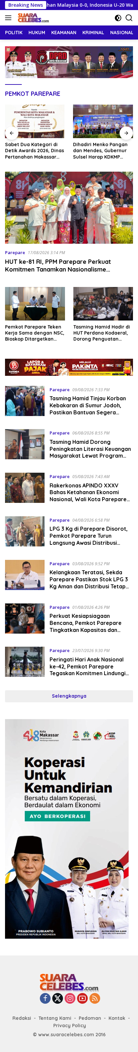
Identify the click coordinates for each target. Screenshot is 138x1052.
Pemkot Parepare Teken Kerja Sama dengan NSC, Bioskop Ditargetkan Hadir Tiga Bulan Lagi (34, 333)
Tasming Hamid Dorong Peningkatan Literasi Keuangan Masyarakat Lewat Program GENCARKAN (90, 452)
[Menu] (9, 17)
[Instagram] (70, 999)
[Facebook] (45, 999)
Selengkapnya (69, 696)
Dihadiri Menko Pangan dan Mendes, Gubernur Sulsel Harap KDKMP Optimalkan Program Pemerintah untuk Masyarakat (97, 150)
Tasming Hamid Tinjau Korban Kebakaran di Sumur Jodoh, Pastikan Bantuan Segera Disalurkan (88, 408)
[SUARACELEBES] (32, 17)
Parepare (15, 252)
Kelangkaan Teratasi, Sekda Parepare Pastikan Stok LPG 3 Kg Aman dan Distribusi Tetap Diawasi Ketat (89, 582)
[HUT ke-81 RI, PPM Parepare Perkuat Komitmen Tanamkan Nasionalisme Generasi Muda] (69, 208)
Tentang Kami (55, 1018)
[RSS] (94, 999)
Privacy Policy (69, 1025)
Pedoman (90, 1018)
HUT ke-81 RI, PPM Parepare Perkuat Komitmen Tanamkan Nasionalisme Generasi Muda (58, 269)
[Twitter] (57, 999)
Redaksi (21, 1018)
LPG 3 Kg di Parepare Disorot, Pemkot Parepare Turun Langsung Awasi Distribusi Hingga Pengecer (89, 539)
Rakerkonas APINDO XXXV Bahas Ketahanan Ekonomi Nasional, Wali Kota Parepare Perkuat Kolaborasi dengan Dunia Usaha (88, 499)
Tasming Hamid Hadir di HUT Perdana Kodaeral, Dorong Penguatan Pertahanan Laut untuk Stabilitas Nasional (101, 333)
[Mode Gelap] (118, 17)
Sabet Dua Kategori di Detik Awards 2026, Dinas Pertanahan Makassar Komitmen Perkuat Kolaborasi (31, 150)
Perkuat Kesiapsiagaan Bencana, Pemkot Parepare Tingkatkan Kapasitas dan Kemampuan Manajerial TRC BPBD (86, 629)
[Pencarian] (129, 17)
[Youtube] (82, 999)
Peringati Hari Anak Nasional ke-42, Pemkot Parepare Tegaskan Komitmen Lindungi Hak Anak (88, 670)
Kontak (117, 1018)
